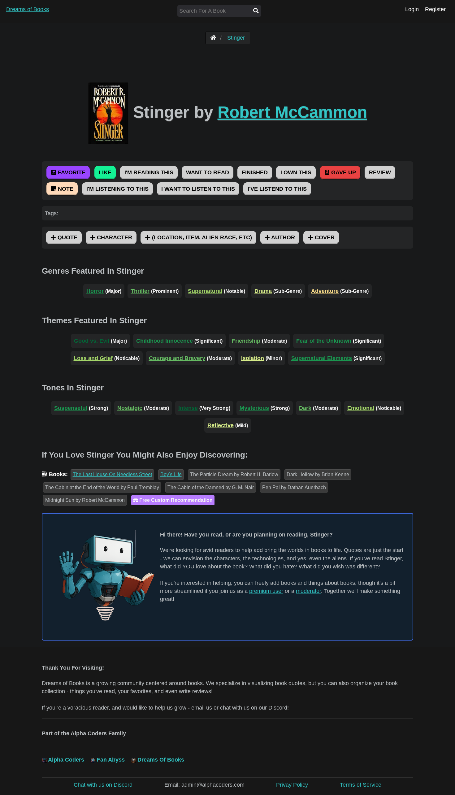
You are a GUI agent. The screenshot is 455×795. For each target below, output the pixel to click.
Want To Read (207, 172)
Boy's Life (171, 474)
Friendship (246, 341)
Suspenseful (70, 408)
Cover (324, 237)
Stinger (236, 38)
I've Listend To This (277, 189)
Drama (263, 291)
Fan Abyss (111, 760)
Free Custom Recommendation (175, 500)
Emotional (360, 408)
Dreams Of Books (160, 760)
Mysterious (254, 408)
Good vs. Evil (91, 341)
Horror (95, 291)
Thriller (140, 291)
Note (64, 189)
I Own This (295, 172)
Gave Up (343, 172)
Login (412, 9)
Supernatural (205, 291)
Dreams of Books (27, 9)
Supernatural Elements (321, 358)
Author (282, 237)
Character (113, 237)
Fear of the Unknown (323, 341)
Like (105, 172)
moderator (308, 591)
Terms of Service (360, 785)
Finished (255, 172)
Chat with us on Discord (103, 785)
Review (380, 172)
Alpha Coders (66, 760)
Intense (188, 408)
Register (435, 9)
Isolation (252, 358)
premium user (266, 591)
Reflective (220, 425)
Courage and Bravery (177, 358)
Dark (305, 408)
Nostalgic (129, 408)
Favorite (70, 172)
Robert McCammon (292, 112)
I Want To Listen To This (198, 189)
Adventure (325, 291)
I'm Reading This (148, 172)
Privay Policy (292, 785)
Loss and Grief (93, 358)
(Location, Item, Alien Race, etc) (201, 237)
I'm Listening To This (117, 189)
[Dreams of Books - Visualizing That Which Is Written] (213, 38)
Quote (66, 237)
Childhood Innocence (164, 341)
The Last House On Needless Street (112, 474)
